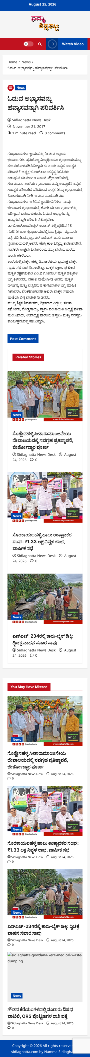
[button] (40, 44)
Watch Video (73, 44)
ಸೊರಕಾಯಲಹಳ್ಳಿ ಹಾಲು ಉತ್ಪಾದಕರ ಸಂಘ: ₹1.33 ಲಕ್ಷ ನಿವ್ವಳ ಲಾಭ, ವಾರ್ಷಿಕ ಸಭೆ (42, 541)
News (20, 87)
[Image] (11, 87)
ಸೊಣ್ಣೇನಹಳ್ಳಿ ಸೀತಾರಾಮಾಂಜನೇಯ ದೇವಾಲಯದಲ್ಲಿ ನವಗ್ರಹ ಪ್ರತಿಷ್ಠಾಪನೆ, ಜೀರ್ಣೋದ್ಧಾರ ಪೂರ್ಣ (42, 440)
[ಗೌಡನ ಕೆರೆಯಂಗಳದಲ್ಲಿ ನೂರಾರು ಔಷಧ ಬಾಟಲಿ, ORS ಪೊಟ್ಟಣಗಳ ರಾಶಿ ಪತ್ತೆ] (45, 977)
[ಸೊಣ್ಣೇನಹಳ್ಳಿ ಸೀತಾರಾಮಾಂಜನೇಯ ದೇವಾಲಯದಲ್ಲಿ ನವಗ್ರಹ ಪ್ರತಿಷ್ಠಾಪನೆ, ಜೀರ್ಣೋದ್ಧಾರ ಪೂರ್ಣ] (45, 396)
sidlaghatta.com (24, 1051)
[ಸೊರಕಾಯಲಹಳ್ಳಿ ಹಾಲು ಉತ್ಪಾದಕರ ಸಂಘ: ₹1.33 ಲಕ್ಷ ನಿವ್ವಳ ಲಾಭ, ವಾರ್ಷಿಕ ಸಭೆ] (45, 497)
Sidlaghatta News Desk (31, 120)
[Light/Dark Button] (29, 43)
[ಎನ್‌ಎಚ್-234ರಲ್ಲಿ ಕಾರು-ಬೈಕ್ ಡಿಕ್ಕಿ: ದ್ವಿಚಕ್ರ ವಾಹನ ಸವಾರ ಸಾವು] (45, 599)
